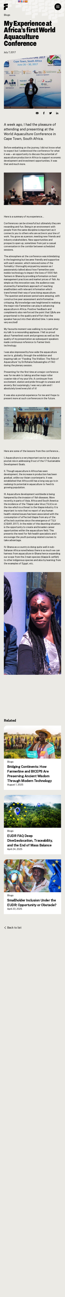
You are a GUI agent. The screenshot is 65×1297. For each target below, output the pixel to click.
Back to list (14, 927)
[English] (19, 1)
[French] (22, 1)
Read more (17, 769)
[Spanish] (26, 1)
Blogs (7, 15)
